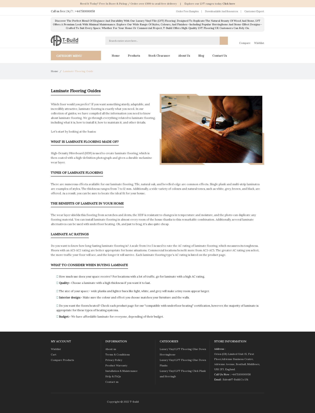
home (116, 55)
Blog (201, 55)
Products (134, 55)
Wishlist (56, 349)
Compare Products (62, 360)
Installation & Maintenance (121, 371)
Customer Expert (254, 11)
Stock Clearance (159, 55)
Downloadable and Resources (221, 11)
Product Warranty (116, 365)
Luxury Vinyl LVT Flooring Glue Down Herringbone (183, 351)
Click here (229, 3)
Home (54, 71)
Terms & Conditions (117, 354)
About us (184, 55)
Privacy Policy (113, 360)
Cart (53, 354)
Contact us (219, 55)
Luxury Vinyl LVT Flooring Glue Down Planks (183, 362)
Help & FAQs (113, 376)
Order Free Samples (187, 11)
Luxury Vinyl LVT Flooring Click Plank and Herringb (183, 373)
